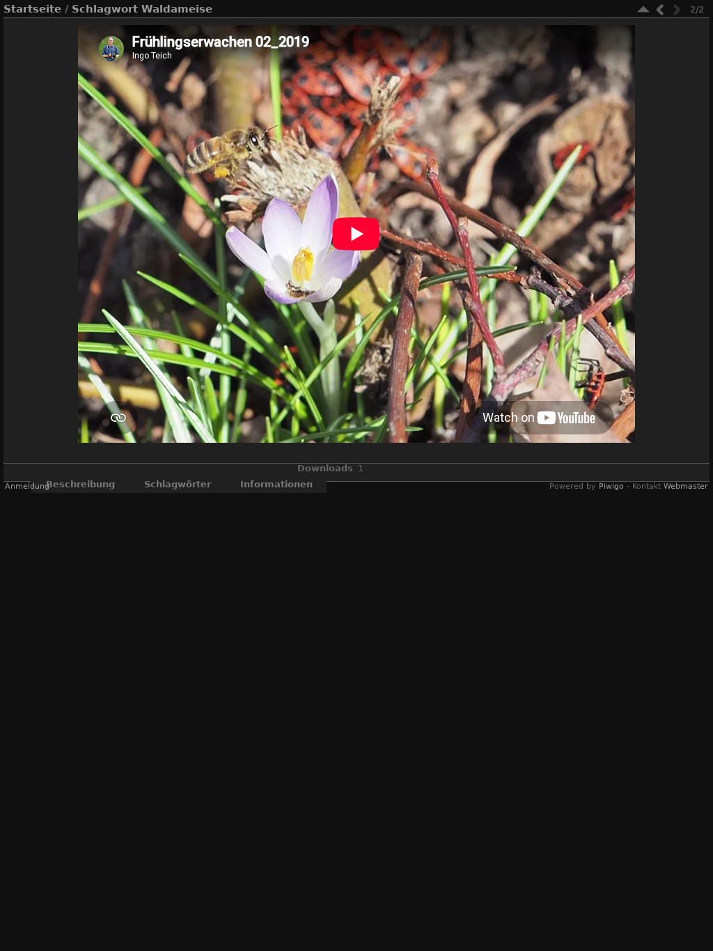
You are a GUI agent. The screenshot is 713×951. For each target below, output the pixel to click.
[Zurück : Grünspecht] (660, 9)
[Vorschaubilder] (643, 9)
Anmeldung (27, 486)
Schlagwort (105, 9)
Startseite (32, 9)
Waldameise (176, 9)
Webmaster (686, 486)
